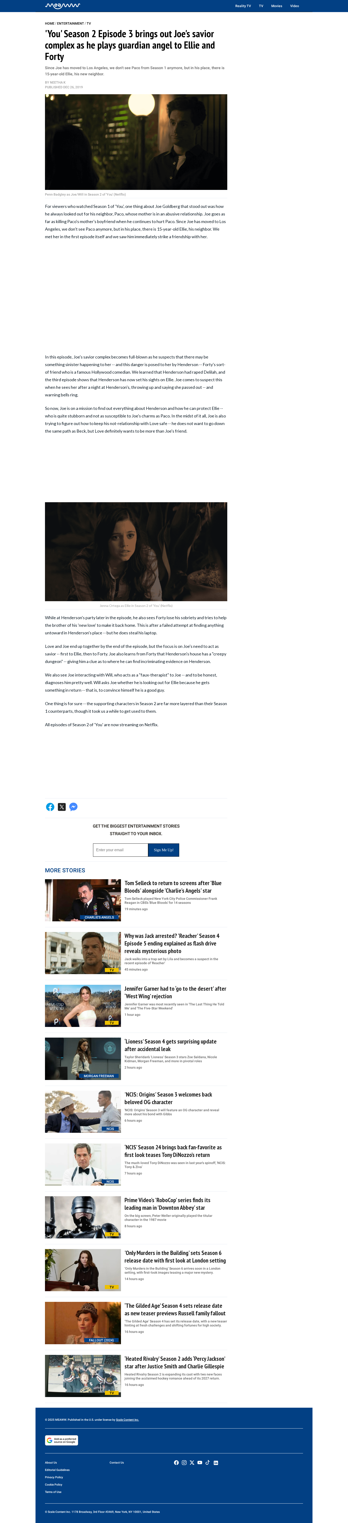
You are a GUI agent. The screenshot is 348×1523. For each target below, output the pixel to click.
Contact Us (117, 1462)
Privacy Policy (54, 1477)
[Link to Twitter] (192, 1462)
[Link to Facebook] (176, 1462)
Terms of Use (53, 1492)
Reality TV (243, 6)
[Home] (62, 6)
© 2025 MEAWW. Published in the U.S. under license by (80, 1419)
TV (261, 6)
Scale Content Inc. (127, 1419)
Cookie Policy (53, 1484)
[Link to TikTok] (207, 1463)
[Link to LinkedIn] (216, 1463)
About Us (51, 1462)
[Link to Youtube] (199, 1462)
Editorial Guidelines (57, 1470)
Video (294, 6)
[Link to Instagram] (184, 1462)
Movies (276, 6)
